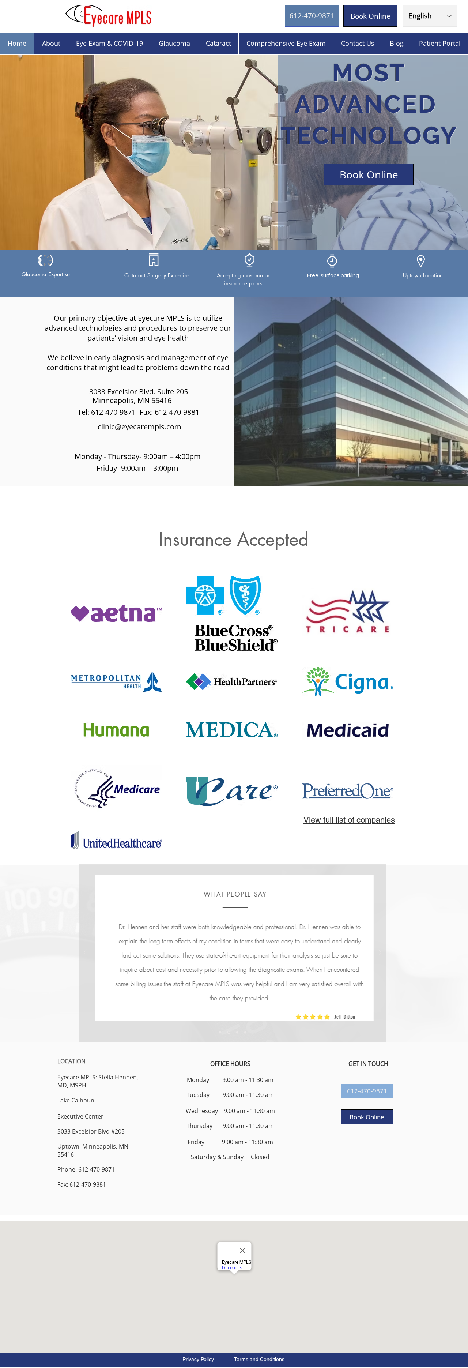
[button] (367, 1091)
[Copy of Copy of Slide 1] (236, 1032)
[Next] (379, 953)
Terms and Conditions (252, 1359)
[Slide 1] (220, 1032)
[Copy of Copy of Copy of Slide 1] (245, 1032)
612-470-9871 (113, 412)
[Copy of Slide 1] (228, 1032)
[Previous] (85, 953)
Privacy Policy (198, 1359)
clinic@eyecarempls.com (139, 427)
